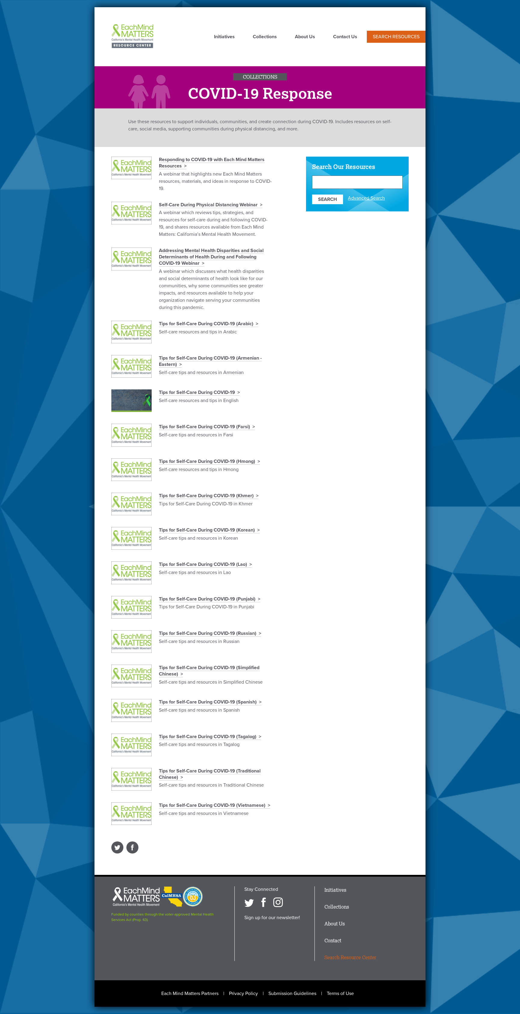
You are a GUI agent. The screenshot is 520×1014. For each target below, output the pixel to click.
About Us (305, 37)
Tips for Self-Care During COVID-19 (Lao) (203, 564)
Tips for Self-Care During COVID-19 (197, 392)
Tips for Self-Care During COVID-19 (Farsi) (204, 427)
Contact (332, 940)
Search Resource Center (350, 957)
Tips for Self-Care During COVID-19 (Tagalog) (207, 737)
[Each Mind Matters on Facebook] (263, 902)
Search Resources (396, 37)
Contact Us (345, 37)
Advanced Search (366, 198)
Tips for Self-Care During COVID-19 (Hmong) (207, 461)
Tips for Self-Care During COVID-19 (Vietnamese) (212, 805)
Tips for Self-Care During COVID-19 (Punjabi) (207, 599)
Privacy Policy (243, 994)
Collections (265, 37)
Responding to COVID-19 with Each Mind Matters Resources (212, 163)
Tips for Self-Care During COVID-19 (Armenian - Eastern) (210, 361)
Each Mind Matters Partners (189, 994)
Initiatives (224, 37)
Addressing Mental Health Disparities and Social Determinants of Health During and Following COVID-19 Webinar (211, 257)
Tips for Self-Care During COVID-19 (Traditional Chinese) (210, 774)
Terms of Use (340, 994)
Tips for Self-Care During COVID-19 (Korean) (207, 530)
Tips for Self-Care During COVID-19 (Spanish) (208, 702)
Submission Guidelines (292, 994)
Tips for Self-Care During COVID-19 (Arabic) (206, 324)
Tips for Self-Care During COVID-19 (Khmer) (206, 496)
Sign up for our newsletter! (272, 918)
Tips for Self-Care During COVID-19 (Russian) (207, 633)
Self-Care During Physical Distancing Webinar (208, 205)
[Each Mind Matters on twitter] (249, 902)
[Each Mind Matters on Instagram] (278, 902)
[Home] (132, 36)
